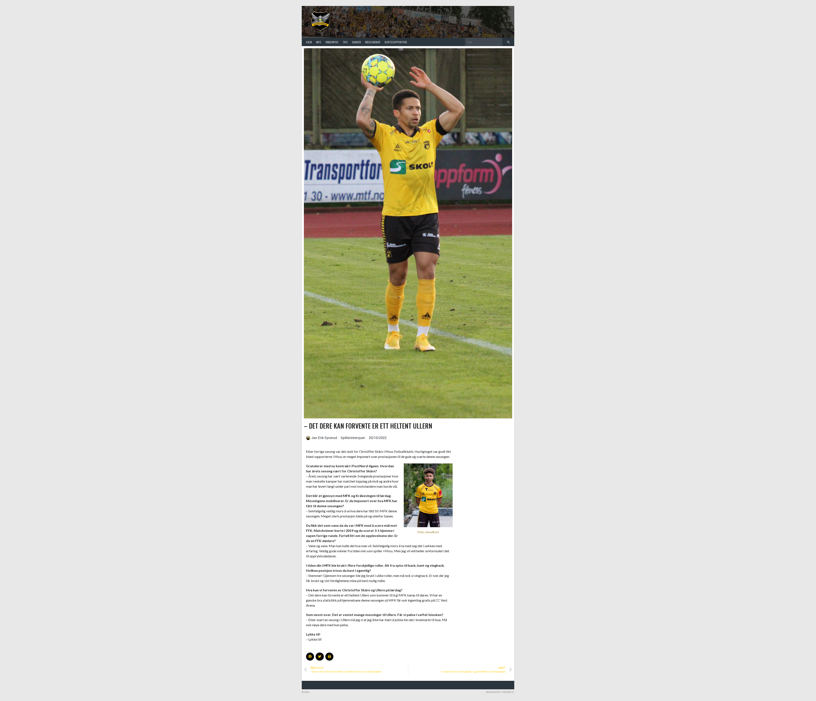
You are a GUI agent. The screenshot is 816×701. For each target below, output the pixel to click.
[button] (310, 657)
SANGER (356, 42)
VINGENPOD (331, 42)
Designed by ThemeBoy (500, 692)
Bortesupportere (396, 42)
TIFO (345, 42)
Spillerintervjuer (353, 438)
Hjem (309, 42)
